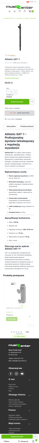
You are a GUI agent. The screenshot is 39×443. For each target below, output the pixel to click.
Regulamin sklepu (14, 415)
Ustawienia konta (14, 430)
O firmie (11, 388)
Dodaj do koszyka (17, 102)
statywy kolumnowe (30, 18)
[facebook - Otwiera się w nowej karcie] (10, 374)
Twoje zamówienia (14, 428)
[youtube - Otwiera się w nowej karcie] (22, 374)
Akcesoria (19, 18)
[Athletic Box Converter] (18, 293)
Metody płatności (14, 400)
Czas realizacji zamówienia (17, 404)
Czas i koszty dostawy (16, 402)
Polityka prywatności (15, 417)
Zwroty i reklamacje (15, 406)
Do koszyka (12, 319)
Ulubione (11, 433)
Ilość (7, 88)
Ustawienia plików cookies (17, 419)
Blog (10, 391)
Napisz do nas (13, 386)
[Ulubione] (20, 11)
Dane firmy (12, 384)
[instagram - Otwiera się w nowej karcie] (16, 374)
